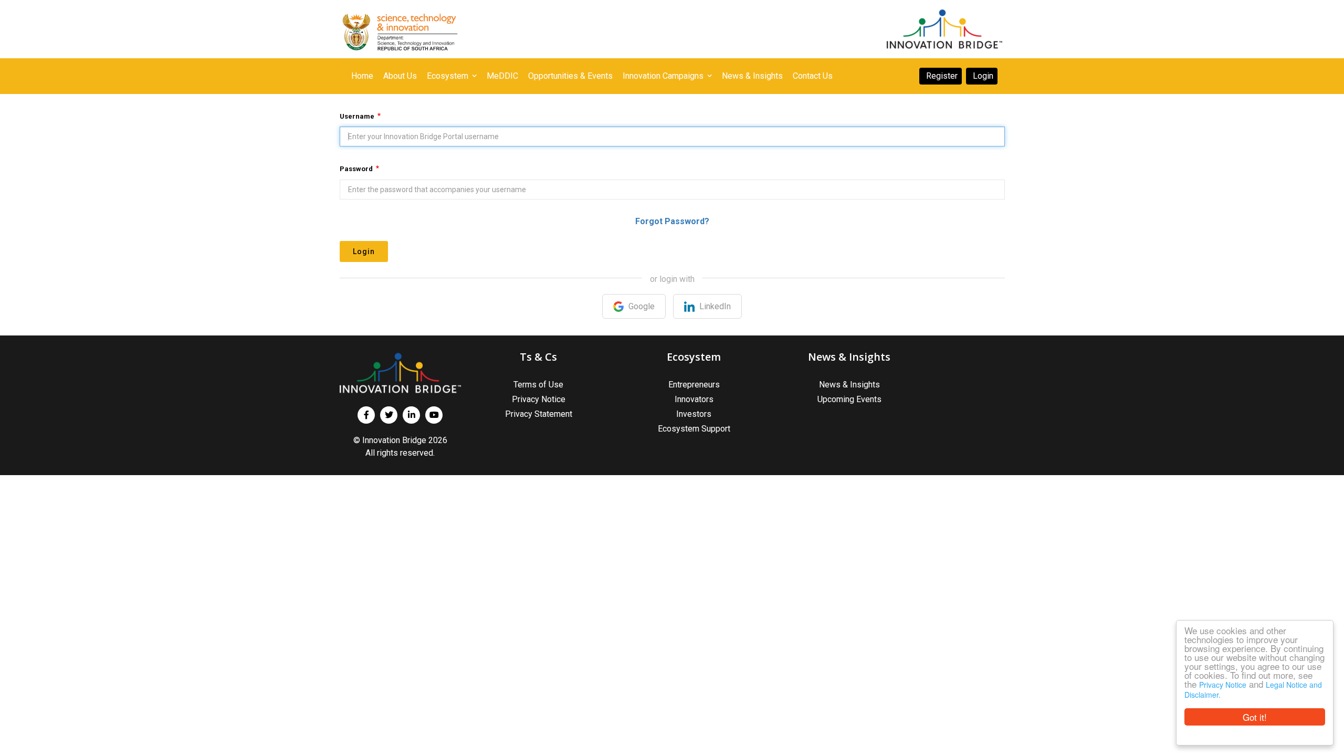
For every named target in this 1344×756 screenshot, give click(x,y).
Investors (693, 414)
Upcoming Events (849, 399)
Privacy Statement (538, 414)
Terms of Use (538, 385)
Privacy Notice (1222, 684)
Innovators (694, 399)
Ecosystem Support (694, 429)
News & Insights (849, 385)
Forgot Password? (672, 221)
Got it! (1255, 716)
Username (357, 116)
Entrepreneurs (694, 385)
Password (356, 169)
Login (364, 251)
